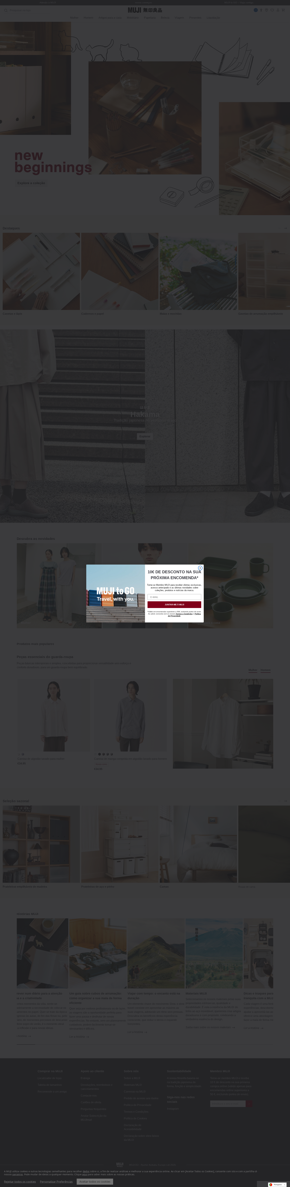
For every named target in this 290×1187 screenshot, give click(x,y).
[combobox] (277, 1184)
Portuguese (278, 1184)
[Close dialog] (200, 568)
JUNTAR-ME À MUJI (174, 604)
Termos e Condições (184, 614)
